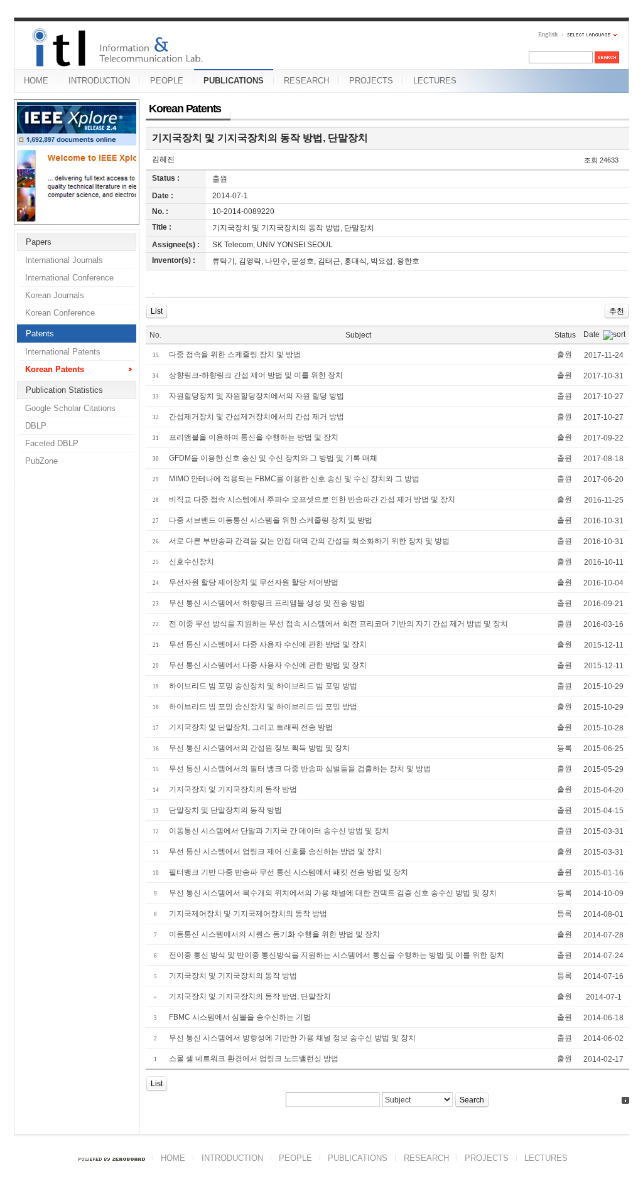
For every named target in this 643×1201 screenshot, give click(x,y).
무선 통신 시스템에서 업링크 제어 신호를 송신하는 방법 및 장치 (275, 851)
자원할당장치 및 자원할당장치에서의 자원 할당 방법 (256, 396)
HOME (36, 80)
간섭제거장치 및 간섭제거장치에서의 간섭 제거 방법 (256, 416)
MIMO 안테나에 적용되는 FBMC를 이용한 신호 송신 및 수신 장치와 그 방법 (294, 478)
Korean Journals (54, 295)
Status (565, 335)
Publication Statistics (64, 390)
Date (591, 334)
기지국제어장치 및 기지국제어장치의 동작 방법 (248, 913)
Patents (40, 333)
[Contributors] (625, 1100)
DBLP (35, 425)
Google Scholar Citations (70, 408)
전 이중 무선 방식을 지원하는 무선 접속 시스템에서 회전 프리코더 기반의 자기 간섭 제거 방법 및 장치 (338, 623)
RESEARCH (306, 80)
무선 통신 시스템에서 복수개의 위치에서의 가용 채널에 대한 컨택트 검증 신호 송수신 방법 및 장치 (333, 893)
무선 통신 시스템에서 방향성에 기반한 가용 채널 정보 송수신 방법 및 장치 (292, 1037)
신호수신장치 (191, 561)
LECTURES (435, 80)
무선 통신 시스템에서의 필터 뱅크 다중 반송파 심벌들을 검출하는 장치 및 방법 (300, 768)
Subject (358, 335)
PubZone (41, 461)
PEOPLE (166, 80)
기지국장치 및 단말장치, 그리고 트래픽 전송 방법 (251, 727)
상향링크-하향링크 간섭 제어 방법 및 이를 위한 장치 (256, 375)
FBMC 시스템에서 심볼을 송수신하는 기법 (240, 1017)
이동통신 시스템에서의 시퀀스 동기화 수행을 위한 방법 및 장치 (274, 934)
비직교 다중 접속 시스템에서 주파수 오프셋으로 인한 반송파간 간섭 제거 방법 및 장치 (312, 499)
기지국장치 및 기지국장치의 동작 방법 (233, 789)
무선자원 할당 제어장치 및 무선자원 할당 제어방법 (253, 582)
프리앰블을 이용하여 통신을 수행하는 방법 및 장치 (253, 437)
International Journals (64, 260)
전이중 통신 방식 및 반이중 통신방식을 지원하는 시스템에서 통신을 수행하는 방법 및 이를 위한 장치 (336, 955)
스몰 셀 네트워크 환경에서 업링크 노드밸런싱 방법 (253, 1058)
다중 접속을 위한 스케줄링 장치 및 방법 (235, 354)
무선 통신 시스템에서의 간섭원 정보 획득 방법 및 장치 (259, 748)
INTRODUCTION (99, 80)
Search (472, 1100)
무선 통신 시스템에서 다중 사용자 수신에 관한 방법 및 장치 (268, 644)
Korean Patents (54, 369)
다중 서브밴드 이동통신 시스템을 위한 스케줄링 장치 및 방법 (270, 520)
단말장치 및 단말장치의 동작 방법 (225, 810)
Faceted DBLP (51, 443)
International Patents (62, 351)
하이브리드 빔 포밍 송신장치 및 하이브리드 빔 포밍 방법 (263, 685)
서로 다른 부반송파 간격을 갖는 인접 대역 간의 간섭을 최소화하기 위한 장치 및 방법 (309, 540)
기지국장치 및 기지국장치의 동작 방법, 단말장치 (260, 137)
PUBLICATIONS (233, 80)
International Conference (69, 277)
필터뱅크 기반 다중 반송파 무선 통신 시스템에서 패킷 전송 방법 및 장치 (288, 872)
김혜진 (163, 159)
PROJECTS (371, 80)
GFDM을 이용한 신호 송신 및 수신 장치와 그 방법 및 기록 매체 (273, 458)
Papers (38, 242)
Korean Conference (60, 313)
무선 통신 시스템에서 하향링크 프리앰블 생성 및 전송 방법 (267, 603)
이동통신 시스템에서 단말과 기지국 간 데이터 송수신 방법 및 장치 (279, 830)
